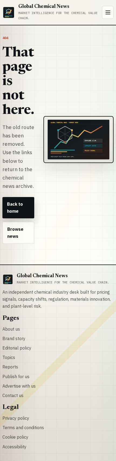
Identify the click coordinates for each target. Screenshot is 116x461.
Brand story (13, 338)
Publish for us (15, 376)
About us (11, 329)
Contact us (12, 395)
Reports (10, 367)
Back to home (15, 207)
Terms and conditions (23, 427)
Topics (8, 357)
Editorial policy (16, 348)
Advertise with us (19, 386)
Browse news (15, 232)
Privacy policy (15, 418)
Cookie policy (15, 437)
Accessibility (14, 446)
